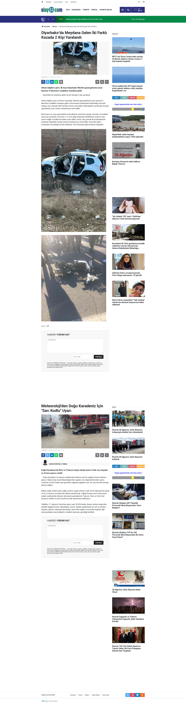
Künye (80, 695)
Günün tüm (138, 19)
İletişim (87, 695)
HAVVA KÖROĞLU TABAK (58, 464)
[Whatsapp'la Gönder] (56, 82)
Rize (68, 10)
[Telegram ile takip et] (137, 695)
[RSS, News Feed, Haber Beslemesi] (142, 695)
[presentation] (48, 19)
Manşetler (48, 2)
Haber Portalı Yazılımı (51, 701)
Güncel (94, 10)
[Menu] (122, 10)
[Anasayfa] (42, 2)
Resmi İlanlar (106, 10)
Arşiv (66, 2)
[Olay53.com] (51, 10)
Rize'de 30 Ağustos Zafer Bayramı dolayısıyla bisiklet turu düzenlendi (89, 19)
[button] (97, 82)
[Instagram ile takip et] (132, 695)
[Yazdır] (61, 82)
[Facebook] (43, 82)
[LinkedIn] (52, 82)
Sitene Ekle (73, 2)
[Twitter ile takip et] (127, 695)
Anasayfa (47, 26)
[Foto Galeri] (144, 2)
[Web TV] (139, 2)
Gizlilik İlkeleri (96, 695)
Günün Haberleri (58, 2)
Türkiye (86, 10)
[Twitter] (48, 82)
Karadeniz (76, 10)
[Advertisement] (32, 52)
